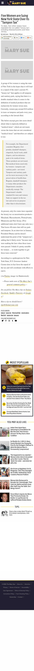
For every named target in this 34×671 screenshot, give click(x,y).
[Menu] (2, 3)
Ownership (13, 597)
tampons (16, 315)
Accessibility (25, 587)
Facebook (4, 293)
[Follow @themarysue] (2, 321)
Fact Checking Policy (22, 594)
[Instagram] (9, 321)
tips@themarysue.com (9, 305)
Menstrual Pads (16, 313)
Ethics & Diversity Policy (22, 590)
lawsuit (3, 313)
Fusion (7, 276)
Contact (20, 597)
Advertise (27, 584)
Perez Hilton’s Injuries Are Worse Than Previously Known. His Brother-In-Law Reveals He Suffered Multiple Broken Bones (21, 497)
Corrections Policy (8, 594)
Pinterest (19, 293)
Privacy (5, 587)
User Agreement (8, 590)
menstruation (25, 313)
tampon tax (10, 315)
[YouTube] (16, 321)
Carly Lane (5, 34)
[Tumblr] (12, 321)
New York (3, 315)
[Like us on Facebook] (6, 321)
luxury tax (8, 313)
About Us (20, 584)
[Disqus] (17, 546)
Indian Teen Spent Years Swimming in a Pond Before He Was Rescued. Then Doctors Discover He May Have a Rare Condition (20, 432)
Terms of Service (15, 587)
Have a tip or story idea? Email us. (20, 511)
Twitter (28, 289)
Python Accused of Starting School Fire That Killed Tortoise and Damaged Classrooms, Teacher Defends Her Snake (19, 388)
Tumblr (12, 293)
